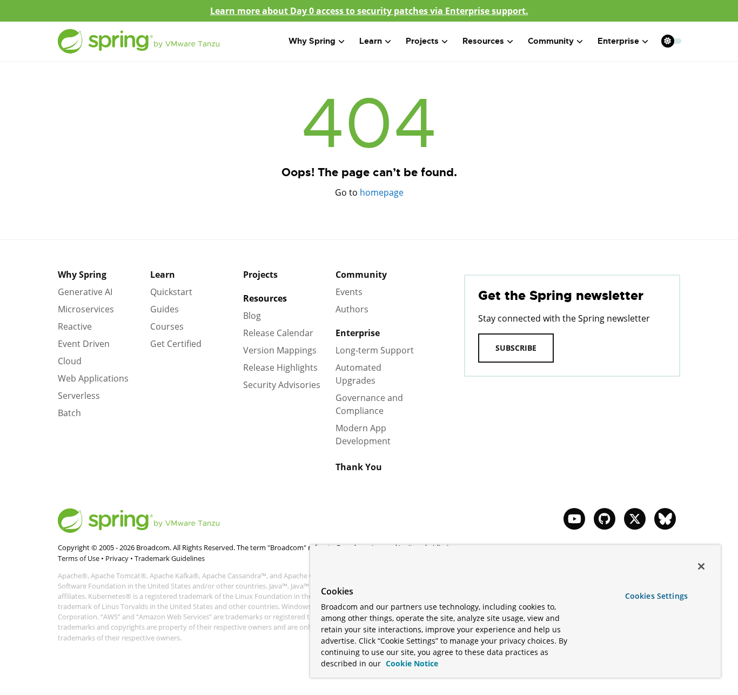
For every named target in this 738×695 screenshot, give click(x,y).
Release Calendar (278, 333)
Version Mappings (280, 350)
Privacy (117, 558)
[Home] (138, 41)
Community (361, 274)
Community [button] (551, 41)
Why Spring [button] (312, 41)
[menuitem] (667, 40)
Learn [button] (370, 41)
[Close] (701, 566)
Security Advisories (281, 385)
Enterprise (358, 333)
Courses (167, 326)
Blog (252, 316)
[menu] (671, 41)
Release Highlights (280, 367)
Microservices (86, 309)
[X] (635, 519)
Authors (352, 309)
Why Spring (82, 274)
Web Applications (93, 378)
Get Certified (176, 344)
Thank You (359, 467)
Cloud (70, 361)
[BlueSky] (665, 519)
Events (349, 292)
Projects (260, 274)
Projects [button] (422, 41)
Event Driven (84, 344)
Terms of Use (78, 558)
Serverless (79, 396)
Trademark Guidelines (170, 558)
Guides (164, 309)
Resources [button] (483, 41)
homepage (382, 192)
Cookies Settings (656, 596)
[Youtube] (574, 519)
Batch (69, 413)
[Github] (604, 519)
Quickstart (171, 292)
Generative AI (85, 292)
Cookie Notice (411, 663)
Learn (162, 274)
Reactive (75, 326)
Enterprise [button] (618, 41)
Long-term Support (375, 350)
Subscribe (515, 348)
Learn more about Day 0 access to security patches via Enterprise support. (369, 11)
